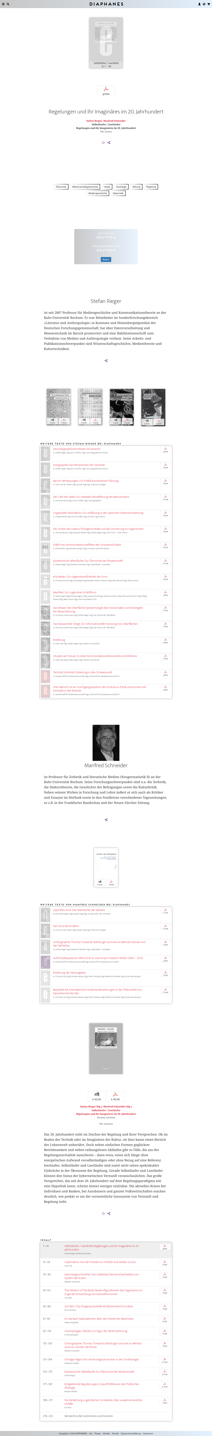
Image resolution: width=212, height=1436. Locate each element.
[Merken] (103, 142)
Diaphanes (106, 4)
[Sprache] (204, 4)
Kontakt (115, 1433)
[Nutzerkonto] (199, 4)
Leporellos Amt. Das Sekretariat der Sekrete (79, 910)
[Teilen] (109, 142)
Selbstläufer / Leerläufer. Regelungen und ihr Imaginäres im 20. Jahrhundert (101, 1247)
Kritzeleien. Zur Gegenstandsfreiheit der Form (80, 576)
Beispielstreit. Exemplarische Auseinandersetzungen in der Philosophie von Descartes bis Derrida (97, 991)
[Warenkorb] (208, 4)
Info (90, 1433)
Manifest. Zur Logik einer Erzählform (74, 592)
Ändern (106, 259)
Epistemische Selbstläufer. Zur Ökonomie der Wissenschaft (88, 560)
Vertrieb (106, 1433)
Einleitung (59, 639)
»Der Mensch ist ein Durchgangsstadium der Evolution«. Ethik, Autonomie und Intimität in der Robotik (99, 689)
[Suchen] (8, 4)
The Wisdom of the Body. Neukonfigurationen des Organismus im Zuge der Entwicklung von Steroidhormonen (103, 1292)
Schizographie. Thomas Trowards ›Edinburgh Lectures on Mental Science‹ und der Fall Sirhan (99, 944)
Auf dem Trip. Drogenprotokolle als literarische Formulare (98, 1306)
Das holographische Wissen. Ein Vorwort (77, 448)
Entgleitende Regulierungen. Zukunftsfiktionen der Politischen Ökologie (101, 1386)
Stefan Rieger (94, 120)
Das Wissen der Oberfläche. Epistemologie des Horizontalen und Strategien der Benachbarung (98, 609)
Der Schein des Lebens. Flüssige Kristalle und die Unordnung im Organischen (98, 528)
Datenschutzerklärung (131, 1433)
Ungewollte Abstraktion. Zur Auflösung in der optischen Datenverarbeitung (98, 512)
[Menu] (3, 4)
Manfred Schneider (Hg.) (117, 1106)
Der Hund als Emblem (66, 926)
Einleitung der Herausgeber (69, 972)
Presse (97, 1433)
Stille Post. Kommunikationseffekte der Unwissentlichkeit (87, 544)
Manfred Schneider (114, 120)
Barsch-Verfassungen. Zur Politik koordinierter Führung (86, 480)
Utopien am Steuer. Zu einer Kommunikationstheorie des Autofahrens (95, 656)
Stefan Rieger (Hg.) (91, 1106)
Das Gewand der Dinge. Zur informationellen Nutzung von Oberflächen (95, 623)
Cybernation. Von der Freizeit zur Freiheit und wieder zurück (100, 1262)
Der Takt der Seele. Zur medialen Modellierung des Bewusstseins (91, 496)
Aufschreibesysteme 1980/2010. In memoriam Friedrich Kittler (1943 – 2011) (98, 958)
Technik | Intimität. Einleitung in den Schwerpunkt (82, 672)
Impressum (148, 1433)
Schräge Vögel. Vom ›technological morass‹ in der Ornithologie (101, 1359)
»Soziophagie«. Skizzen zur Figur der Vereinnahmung (95, 1331)
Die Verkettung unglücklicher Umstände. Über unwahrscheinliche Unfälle (103, 1402)
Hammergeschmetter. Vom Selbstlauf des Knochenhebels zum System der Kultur (101, 1276)
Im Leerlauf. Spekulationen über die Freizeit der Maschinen (99, 1318)
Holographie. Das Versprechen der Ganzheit (79, 464)
